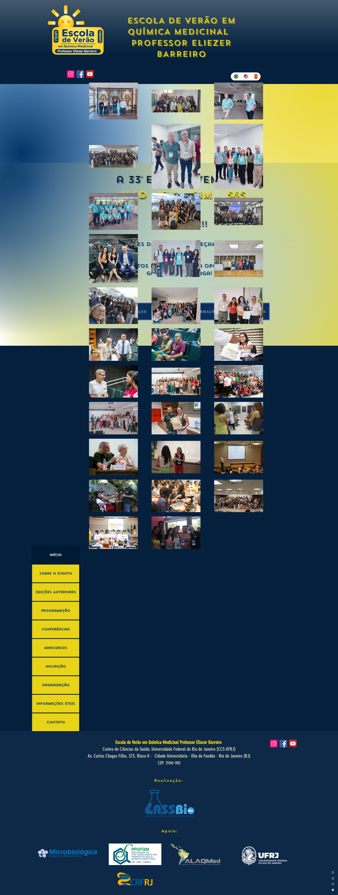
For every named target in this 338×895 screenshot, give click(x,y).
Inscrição (56, 666)
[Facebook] (80, 74)
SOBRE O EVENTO (55, 573)
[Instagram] (71, 74)
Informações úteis (55, 704)
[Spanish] (256, 76)
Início (56, 555)
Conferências (55, 629)
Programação (55, 611)
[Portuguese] (236, 76)
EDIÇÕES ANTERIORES (56, 592)
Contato (56, 722)
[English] (246, 76)
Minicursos (55, 648)
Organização (56, 685)
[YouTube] (90, 74)
